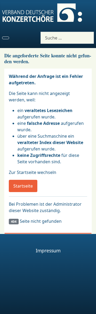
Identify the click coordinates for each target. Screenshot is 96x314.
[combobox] (67, 38)
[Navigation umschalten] (5, 38)
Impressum (48, 250)
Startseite (23, 186)
